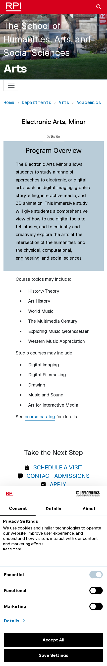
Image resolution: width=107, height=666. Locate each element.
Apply (57, 484)
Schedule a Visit (57, 467)
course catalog (40, 417)
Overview (53, 136)
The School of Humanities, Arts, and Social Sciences (47, 39)
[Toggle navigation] (11, 85)
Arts (15, 68)
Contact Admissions (57, 476)
